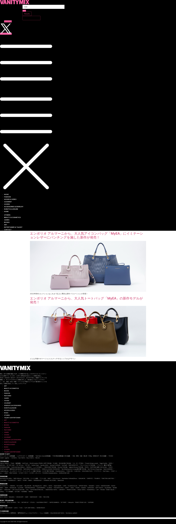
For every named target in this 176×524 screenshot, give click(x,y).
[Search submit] (24, 11)
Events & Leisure (10, 408)
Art (5, 386)
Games (6, 398)
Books (6, 391)
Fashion (7, 393)
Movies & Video (9, 410)
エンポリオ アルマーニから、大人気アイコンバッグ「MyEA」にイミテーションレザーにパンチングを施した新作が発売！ (86, 235)
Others (7, 415)
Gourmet (7, 403)
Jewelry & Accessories (12, 405)
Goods (6, 400)
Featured (7, 395)
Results (27, 14)
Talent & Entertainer (12, 417)
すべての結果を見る (31, 18)
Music (6, 413)
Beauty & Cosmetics (11, 388)
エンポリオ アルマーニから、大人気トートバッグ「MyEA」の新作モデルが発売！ (86, 300)
